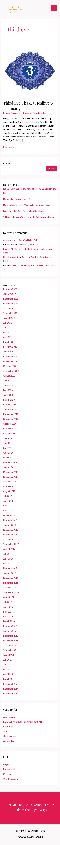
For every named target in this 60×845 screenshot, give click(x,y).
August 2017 (9, 549)
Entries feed (9, 769)
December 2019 (10, 414)
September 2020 (11, 371)
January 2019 (9, 467)
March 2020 (9, 400)
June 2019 (8, 443)
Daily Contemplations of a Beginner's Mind (23, 721)
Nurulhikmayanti (10, 257)
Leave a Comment (11, 113)
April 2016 (8, 616)
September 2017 (11, 544)
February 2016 (10, 626)
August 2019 (9, 433)
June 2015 (8, 664)
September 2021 (11, 313)
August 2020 (9, 375)
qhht (5, 731)
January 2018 (9, 525)
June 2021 (8, 327)
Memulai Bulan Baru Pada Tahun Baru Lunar (24, 211)
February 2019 (10, 462)
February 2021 (10, 347)
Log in (6, 764)
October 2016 (9, 587)
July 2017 (7, 554)
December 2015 (10, 636)
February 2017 (10, 568)
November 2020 (10, 361)
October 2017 (9, 539)
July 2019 (7, 438)
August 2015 (9, 655)
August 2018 (9, 491)
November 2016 (10, 583)
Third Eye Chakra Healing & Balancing (28, 105)
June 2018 (8, 501)
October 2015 (9, 645)
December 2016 (10, 578)
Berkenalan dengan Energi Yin (17, 199)
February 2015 (10, 684)
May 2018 (8, 505)
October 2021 (9, 308)
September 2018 (11, 486)
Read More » (9, 147)
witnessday (27, 113)
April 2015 (8, 674)
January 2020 (9, 409)
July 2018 (7, 496)
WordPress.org (10, 779)
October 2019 (9, 424)
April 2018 (8, 510)
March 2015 (9, 679)
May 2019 (8, 448)
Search (6, 163)
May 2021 (8, 332)
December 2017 (10, 530)
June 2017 (8, 559)
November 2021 (10, 303)
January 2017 (9, 573)
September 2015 (11, 650)
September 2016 (11, 592)
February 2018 (10, 520)
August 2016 (9, 597)
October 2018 (9, 481)
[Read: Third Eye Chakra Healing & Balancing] (30, 70)
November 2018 (10, 477)
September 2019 (11, 428)
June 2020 (8, 385)
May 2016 (8, 611)
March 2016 (9, 621)
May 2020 (8, 390)
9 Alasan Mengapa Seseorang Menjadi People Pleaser (28, 217)
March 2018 (9, 515)
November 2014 (10, 693)
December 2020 (10, 356)
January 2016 (9, 631)
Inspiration (8, 726)
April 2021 (8, 337)
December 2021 (10, 298)
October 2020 (9, 366)
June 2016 (8, 607)
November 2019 (10, 419)
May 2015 (8, 669)
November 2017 (10, 534)
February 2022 (10, 289)
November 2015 (10, 640)
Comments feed (10, 774)
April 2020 (8, 395)
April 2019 (8, 452)
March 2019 (9, 457)
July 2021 (7, 323)
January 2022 (9, 294)
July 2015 (7, 660)
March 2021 (9, 342)
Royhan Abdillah (10, 249)
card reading (9, 717)
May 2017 (8, 563)
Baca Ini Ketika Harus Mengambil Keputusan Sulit (26, 205)
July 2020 (7, 380)
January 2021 (9, 351)
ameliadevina (9, 240)
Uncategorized (10, 736)
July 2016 (7, 602)
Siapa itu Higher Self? (28, 240)
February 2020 (10, 404)
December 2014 (10, 688)
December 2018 (10, 472)
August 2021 (9, 318)
